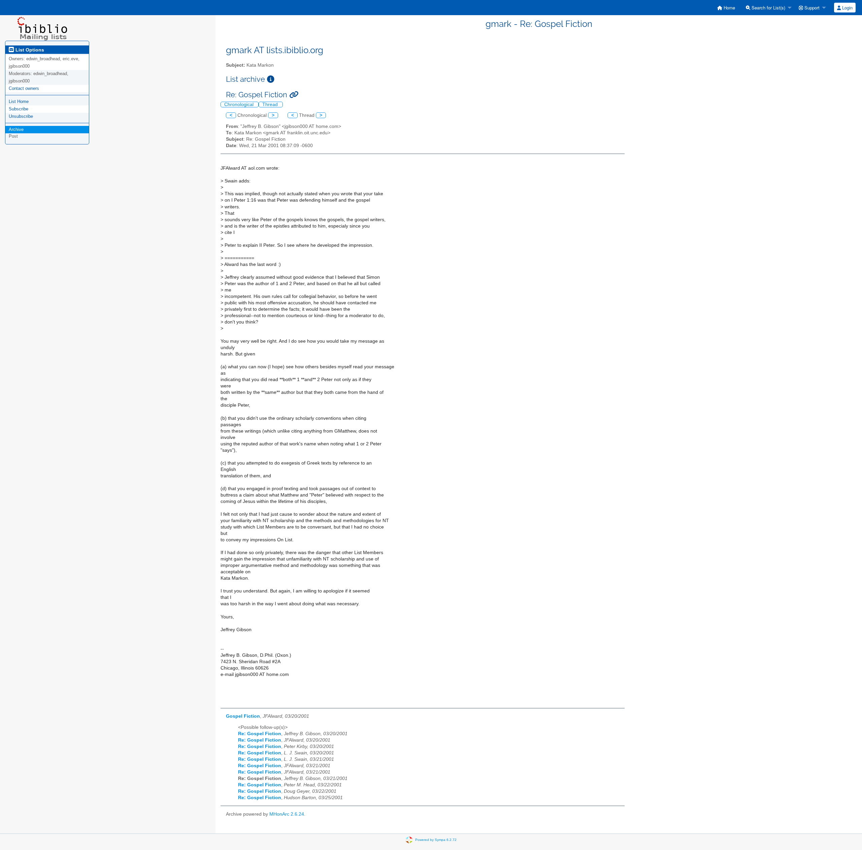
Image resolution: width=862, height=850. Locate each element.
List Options (29, 50)
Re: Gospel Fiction (259, 733)
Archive (16, 129)
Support (811, 7)
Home (728, 7)
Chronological (239, 104)
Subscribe (18, 108)
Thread (270, 104)
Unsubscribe (21, 116)
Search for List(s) (767, 7)
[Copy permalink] (293, 95)
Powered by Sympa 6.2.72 (436, 839)
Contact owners (24, 88)
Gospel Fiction (243, 716)
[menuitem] (726, 7)
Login (847, 7)
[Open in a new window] (270, 79)
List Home (19, 101)
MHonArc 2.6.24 (286, 814)
